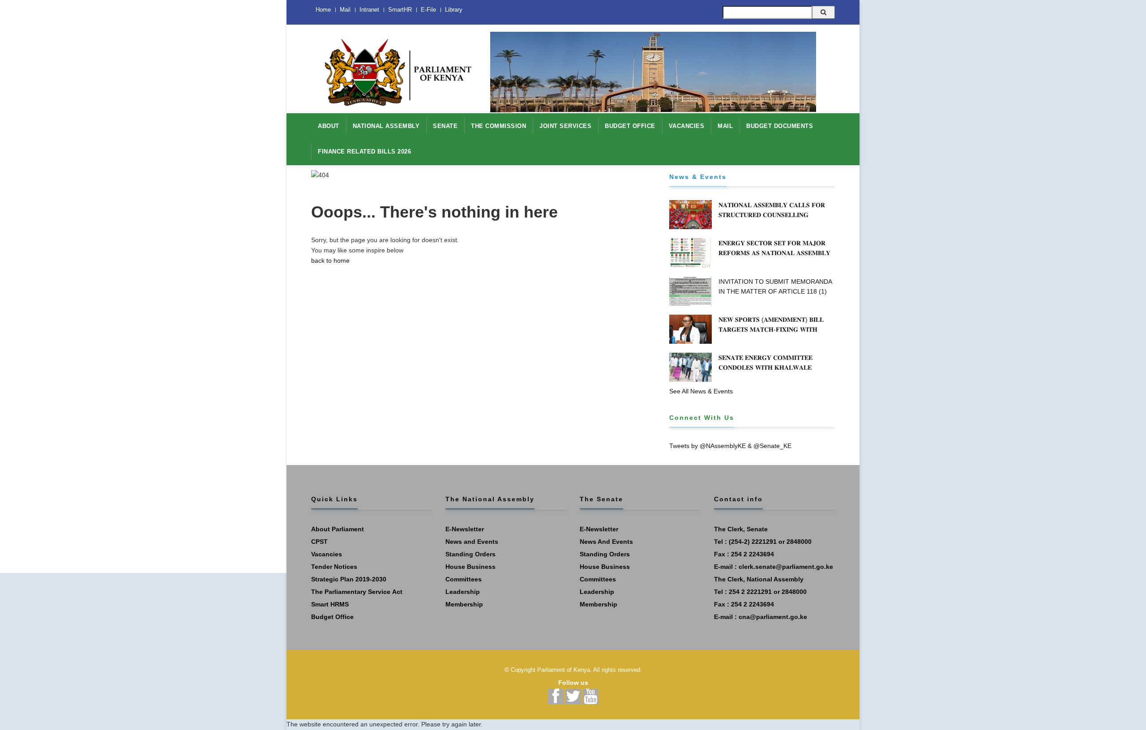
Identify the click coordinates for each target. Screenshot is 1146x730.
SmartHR (400, 9)
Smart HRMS (330, 604)
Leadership (462, 591)
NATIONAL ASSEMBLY (386, 126)
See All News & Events (701, 391)
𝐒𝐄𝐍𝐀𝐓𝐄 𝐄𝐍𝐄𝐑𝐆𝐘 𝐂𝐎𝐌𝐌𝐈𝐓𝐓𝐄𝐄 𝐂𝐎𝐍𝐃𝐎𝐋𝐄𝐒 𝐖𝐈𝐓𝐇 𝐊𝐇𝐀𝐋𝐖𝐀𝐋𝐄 (765, 362)
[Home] (394, 68)
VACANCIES (687, 126)
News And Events (606, 541)
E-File (428, 9)
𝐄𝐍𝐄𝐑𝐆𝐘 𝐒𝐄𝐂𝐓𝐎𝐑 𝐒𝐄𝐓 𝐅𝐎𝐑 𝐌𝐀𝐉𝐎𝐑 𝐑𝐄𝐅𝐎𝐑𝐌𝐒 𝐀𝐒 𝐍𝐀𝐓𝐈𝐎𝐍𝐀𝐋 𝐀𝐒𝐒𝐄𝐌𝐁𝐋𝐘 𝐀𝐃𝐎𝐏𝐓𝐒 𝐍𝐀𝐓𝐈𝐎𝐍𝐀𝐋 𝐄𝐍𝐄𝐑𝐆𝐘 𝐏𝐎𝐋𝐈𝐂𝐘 (775, 252)
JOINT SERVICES (565, 126)
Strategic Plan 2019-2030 (348, 579)
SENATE (445, 126)
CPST (319, 541)
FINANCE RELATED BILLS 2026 (364, 151)
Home (323, 9)
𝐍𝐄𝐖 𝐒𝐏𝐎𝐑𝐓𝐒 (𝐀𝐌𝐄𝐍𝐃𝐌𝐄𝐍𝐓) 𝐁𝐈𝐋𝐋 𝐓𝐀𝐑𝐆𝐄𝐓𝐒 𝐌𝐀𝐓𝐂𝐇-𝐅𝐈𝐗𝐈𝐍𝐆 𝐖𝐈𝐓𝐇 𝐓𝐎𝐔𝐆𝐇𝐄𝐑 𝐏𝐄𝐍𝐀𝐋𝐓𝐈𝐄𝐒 (771, 329)
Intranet (369, 9)
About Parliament (337, 529)
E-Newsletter (464, 529)
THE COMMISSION (498, 126)
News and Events (471, 541)
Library (453, 9)
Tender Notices (334, 566)
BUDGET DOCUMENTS (779, 126)
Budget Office (332, 616)
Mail (345, 9)
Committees (463, 579)
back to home (330, 260)
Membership (464, 604)
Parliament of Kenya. (564, 669)
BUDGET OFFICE (630, 126)
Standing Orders (470, 554)
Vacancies (326, 554)
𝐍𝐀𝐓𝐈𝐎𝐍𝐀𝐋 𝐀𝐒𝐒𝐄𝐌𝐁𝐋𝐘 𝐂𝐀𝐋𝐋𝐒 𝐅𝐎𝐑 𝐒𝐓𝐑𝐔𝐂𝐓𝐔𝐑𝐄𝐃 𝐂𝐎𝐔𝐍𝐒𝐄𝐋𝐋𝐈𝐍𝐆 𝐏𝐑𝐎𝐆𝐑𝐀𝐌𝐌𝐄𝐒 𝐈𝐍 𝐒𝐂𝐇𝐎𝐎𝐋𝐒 (771, 214)
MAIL (725, 126)
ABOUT (328, 126)
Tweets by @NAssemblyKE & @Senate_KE (730, 445)
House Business (470, 566)
